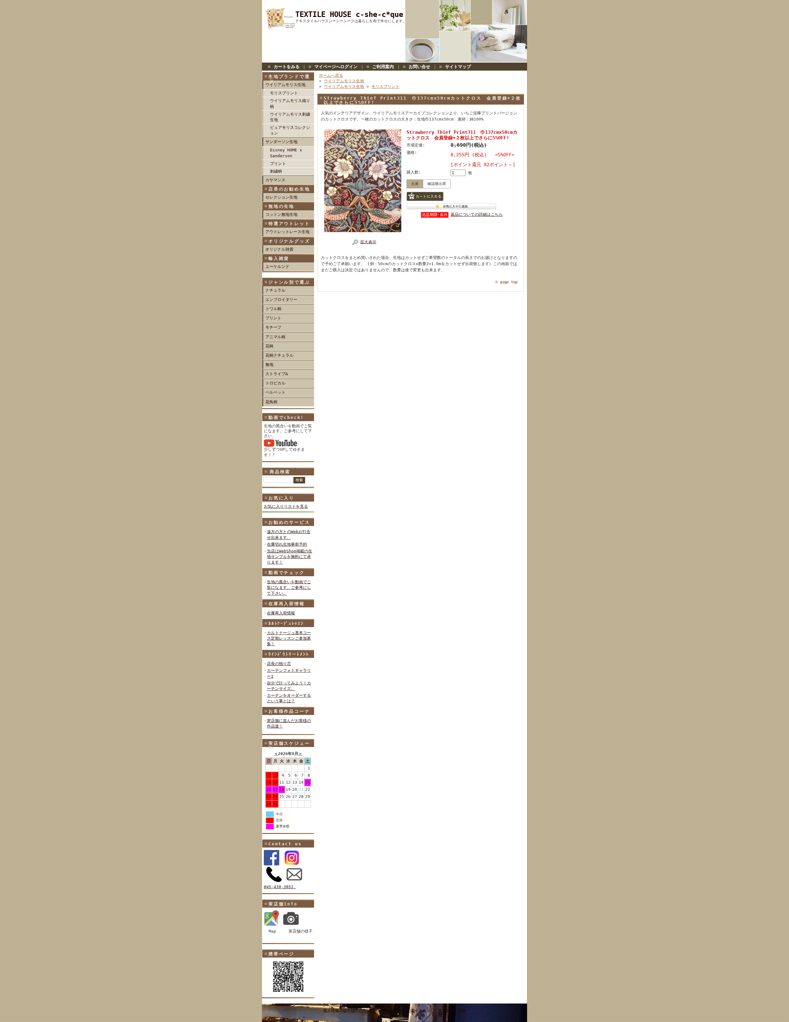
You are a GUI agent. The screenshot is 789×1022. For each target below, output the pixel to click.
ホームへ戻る (331, 75)
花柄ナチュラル (279, 355)
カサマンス (275, 180)
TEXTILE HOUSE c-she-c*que (349, 14)
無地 (269, 364)
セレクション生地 (281, 197)
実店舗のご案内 (452, 1010)
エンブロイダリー (281, 299)
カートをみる (287, 66)
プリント (278, 163)
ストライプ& (276, 373)
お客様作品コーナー (289, 713)
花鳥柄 (271, 402)
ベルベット (275, 392)
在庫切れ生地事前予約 (287, 544)
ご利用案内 (383, 66)
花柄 (269, 346)
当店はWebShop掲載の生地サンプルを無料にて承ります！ (289, 556)
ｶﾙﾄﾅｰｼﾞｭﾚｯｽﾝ (286, 623)
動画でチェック (286, 572)
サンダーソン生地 (281, 141)
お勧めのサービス (289, 522)
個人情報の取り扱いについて (349, 1010)
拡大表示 (368, 242)
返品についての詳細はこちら (477, 214)
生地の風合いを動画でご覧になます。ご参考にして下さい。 (289, 587)
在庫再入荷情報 (286, 603)
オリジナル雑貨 (279, 249)
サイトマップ (458, 66)
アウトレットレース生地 (287, 231)
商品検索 (280, 471)
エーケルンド (277, 266)
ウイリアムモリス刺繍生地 (290, 117)
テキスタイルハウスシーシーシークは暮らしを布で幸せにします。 (350, 21)
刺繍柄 (276, 171)
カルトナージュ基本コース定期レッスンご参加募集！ (289, 638)
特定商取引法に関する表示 (406, 1010)
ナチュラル (275, 290)
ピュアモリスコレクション (290, 130)
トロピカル (275, 383)
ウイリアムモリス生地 (285, 84)
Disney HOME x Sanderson (286, 153)
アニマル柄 (275, 337)
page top (508, 282)
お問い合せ (419, 66)
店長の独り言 (279, 663)
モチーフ (273, 327)
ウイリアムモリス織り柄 (290, 103)
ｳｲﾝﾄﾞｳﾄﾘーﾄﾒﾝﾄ (288, 654)
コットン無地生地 (281, 214)
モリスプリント (284, 93)
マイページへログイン (336, 66)
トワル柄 (273, 308)
